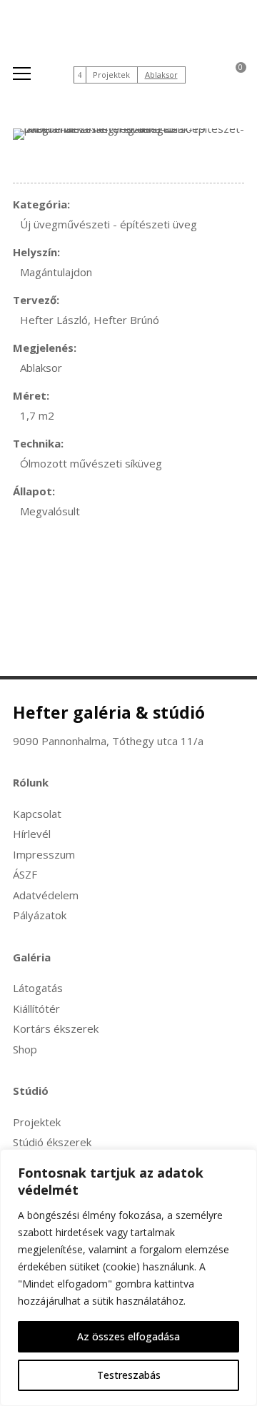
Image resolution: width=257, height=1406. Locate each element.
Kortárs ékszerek (56, 1028)
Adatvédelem (46, 895)
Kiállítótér (36, 1008)
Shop (25, 1049)
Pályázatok (39, 915)
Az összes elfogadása (128, 1336)
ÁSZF (25, 874)
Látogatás (38, 988)
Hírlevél (32, 833)
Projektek (111, 74)
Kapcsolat (37, 813)
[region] (128, 1277)
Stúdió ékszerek (52, 1142)
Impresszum (44, 854)
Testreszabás (129, 1375)
